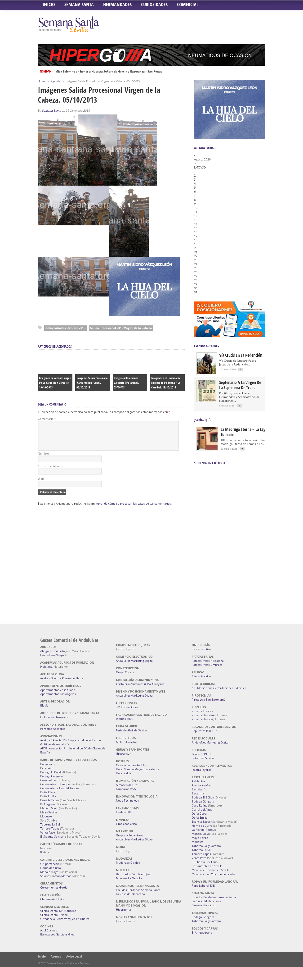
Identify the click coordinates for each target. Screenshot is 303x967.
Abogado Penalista (52, 651)
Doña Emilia (48, 796)
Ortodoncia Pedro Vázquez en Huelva (64, 919)
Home (41, 81)
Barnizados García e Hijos (57, 934)
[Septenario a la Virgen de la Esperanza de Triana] (206, 400)
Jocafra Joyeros (126, 649)
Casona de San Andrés (131, 765)
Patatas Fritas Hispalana (208, 661)
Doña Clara (47, 792)
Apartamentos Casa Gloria (57, 690)
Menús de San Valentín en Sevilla (213, 874)
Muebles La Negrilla (129, 878)
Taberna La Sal (50, 824)
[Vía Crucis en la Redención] (206, 373)
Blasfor (45, 705)
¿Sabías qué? (202, 420)
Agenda (55, 81)
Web (41, 479)
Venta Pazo (47, 832)
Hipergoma (123, 910)
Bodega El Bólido (51, 772)
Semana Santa (79, 4)
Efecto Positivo (201, 649)
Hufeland (46, 667)
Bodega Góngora (51, 776)
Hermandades (117, 4)
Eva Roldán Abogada (53, 655)
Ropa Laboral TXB (203, 886)
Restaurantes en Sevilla (207, 866)
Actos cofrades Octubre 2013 (65, 328)
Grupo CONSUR (202, 754)
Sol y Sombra (49, 820)
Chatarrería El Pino (52, 899)
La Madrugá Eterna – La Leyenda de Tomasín (250, 432)
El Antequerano (202, 933)
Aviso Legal (74, 956)
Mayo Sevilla (48, 812)
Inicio (49, 4)
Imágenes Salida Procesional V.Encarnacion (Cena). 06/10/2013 (92, 382)
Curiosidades (154, 4)
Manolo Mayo (49, 808)
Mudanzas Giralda (128, 863)
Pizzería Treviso (202, 711)
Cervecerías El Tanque (55, 784)
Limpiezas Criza (126, 824)
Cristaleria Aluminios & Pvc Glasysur (140, 684)
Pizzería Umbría (202, 719)
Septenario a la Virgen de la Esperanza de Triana (240, 385)
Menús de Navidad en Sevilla (211, 870)
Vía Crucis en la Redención (240, 355)
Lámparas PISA (126, 789)
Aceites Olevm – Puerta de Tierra (62, 678)
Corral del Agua (202, 809)
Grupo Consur (125, 672)
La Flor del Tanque (204, 830)
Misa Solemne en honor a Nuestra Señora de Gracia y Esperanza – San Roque (108, 71)
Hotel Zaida (123, 773)
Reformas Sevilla (203, 758)
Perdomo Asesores (52, 729)
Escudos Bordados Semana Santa (138, 890)
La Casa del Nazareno (54, 717)
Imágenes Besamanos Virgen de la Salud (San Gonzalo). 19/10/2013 (55, 382)
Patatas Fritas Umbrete (207, 665)
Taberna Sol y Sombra (206, 846)
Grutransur (123, 754)
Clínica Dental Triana (54, 915)
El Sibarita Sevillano (53, 837)
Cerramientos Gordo (53, 887)
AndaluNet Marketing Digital (134, 661)
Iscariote (46, 848)
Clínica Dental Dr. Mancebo (58, 911)
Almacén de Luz (126, 785)
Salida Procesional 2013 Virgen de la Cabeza (121, 328)
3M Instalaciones (127, 707)
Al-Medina (198, 781)
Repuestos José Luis (205, 731)
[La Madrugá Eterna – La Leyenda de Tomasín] (207, 450)
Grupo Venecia (50, 864)
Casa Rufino (48, 780)
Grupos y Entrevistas (129, 835)
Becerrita (46, 768)
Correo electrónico (50, 466)
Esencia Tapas (49, 800)
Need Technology (127, 800)
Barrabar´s (47, 764)
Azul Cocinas (48, 930)
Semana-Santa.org (204, 905)
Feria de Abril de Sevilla (131, 730)
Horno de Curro (50, 868)
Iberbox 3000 (124, 719)
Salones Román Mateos (55, 876)
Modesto (46, 816)
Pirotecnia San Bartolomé (208, 700)
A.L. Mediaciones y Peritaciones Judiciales (219, 688)
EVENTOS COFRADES (206, 345)
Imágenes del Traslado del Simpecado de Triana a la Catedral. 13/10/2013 (166, 382)
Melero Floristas (126, 742)
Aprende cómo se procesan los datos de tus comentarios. (134, 504)
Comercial (187, 4)
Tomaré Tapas (49, 828)
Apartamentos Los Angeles (58, 694)
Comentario (47, 419)
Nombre (43, 454)
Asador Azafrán (202, 785)
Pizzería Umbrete (203, 715)
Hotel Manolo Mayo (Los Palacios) (138, 769)
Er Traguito (47, 804)
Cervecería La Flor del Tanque (60, 788)
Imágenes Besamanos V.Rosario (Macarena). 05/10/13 (126, 382)
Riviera (44, 852)
